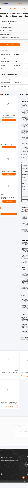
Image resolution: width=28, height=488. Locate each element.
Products (20, 3)
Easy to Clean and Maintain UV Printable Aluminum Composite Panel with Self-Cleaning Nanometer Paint (8, 199)
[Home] (5, 3)
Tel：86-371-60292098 (7, 457)
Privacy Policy (4, 481)
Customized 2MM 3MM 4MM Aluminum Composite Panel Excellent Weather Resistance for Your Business (9, 171)
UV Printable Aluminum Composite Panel (18, 8)
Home (13, 3)
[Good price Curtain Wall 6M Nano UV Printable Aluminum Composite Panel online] (9, 132)
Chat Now (9, 44)
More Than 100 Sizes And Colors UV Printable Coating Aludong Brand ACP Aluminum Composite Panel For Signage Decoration (9, 373)
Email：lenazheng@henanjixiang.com (10, 460)
